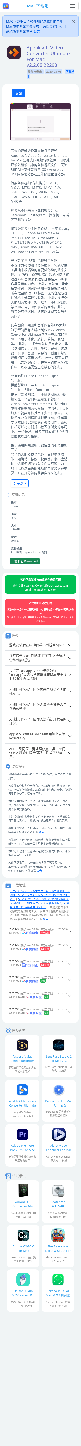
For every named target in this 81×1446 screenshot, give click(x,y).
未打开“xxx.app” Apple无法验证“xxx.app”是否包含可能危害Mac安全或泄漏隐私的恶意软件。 (38, 674)
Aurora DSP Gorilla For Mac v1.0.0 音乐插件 (23, 1206)
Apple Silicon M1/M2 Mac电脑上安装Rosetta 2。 (37, 736)
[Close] (73, 21)
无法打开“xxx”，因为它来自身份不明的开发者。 (37, 691)
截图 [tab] (18, 93)
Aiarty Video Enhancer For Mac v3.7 (58, 1150)
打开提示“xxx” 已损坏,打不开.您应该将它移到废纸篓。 (37, 658)
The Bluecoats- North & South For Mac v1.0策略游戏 (58, 1250)
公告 (36, 31)
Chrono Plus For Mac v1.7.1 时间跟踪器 (58, 1295)
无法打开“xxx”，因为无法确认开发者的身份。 (37, 721)
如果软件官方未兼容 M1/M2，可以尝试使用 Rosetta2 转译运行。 (39, 905)
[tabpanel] (40, 122)
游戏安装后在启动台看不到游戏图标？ (37, 645)
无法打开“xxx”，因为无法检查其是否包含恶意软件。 (37, 706)
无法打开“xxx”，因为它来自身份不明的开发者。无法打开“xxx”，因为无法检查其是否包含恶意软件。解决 (40, 895)
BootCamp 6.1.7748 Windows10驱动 (58, 1206)
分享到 (19, 483)
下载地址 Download (24, 561)
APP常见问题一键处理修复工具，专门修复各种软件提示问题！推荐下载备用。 (37, 753)
